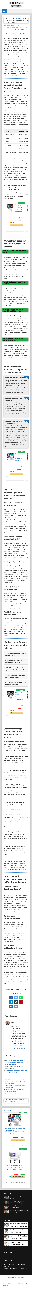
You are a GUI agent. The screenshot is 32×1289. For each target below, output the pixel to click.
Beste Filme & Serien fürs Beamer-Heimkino (18, 1197)
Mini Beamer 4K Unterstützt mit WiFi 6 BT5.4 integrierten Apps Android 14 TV (19, 457)
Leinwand (20, 1279)
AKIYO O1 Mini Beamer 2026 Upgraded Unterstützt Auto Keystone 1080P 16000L (15, 1167)
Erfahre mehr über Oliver (20, 1048)
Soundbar (16, 1279)
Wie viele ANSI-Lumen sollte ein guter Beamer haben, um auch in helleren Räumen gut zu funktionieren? (16, 1062)
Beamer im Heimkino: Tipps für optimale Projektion (17, 1206)
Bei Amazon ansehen (16, 225)
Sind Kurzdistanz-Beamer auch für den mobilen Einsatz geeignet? (16, 683)
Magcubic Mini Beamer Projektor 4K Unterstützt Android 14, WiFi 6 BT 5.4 (19, 208)
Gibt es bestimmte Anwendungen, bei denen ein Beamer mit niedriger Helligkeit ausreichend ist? (16, 1081)
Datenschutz (21, 1283)
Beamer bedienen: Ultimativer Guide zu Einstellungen (19, 1211)
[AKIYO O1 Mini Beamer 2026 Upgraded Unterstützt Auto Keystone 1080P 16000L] (15, 1163)
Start (11, 18)
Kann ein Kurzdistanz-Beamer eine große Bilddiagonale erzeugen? (14, 661)
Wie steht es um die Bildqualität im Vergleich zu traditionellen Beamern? (15, 669)
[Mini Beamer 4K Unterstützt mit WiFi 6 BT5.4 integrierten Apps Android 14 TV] (15, 1126)
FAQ (24, 18)
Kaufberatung (18, 18)
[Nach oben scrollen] (29, 1286)
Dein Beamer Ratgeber (16, 4)
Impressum (27, 1283)
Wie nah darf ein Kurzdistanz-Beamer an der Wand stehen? (15, 654)
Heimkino (11, 1279)
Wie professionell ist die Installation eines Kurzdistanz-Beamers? (15, 676)
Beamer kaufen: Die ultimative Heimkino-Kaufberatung (17, 1202)
